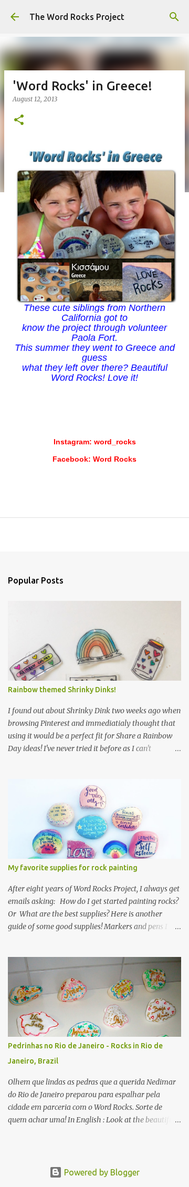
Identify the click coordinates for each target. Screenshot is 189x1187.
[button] (19, 120)
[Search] (174, 16)
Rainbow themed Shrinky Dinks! (62, 689)
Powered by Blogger (101, 1172)
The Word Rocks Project (76, 17)
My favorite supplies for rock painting (73, 867)
